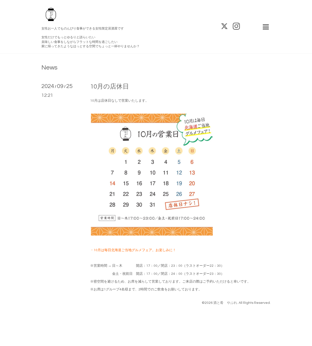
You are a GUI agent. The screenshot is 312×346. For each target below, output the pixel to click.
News (49, 67)
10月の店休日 (109, 86)
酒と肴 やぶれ (225, 303)
